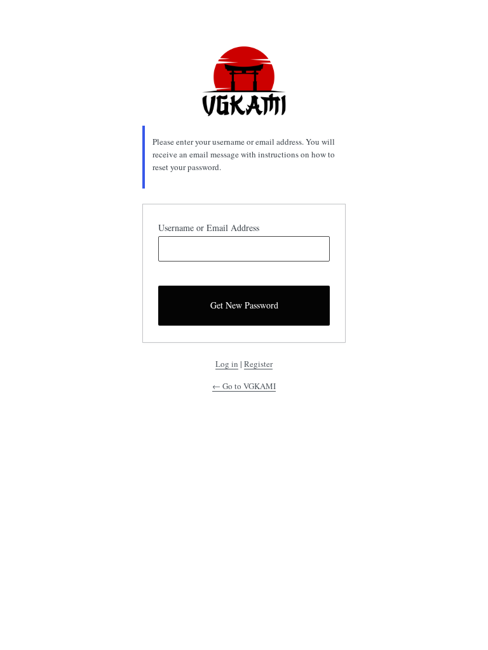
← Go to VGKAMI (244, 386)
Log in (226, 363)
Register (258, 363)
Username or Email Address (208, 228)
